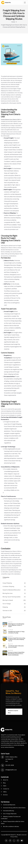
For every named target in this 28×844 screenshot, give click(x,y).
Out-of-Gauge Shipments (9, 813)
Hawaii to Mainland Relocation (14, 590)
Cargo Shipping (14, 583)
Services (5, 794)
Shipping (14, 607)
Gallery (5, 792)
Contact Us (6, 789)
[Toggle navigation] (25, 2)
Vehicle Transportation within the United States (12, 822)
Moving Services (14, 593)
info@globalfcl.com (11, 770)
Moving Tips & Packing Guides (14, 597)
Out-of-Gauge (14, 603)
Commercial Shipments (9, 804)
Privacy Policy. (14, 836)
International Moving (8, 810)
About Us (5, 780)
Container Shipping (14, 586)
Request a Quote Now (13, 711)
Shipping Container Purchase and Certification (10, 817)
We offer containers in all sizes (11, 826)
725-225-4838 (9, 765)
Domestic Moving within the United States (14, 807)
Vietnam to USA (14, 610)
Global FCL (13, 834)
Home (13, 22)
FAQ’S (4, 786)
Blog (4, 783)
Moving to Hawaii (14, 600)
